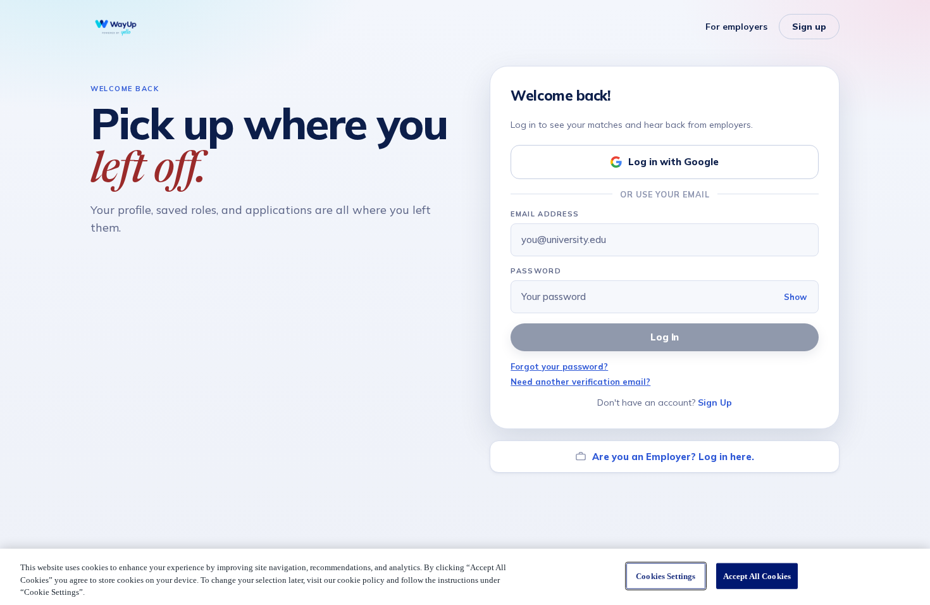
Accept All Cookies (757, 575)
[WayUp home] (115, 26)
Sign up (809, 26)
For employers (736, 26)
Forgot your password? (559, 366)
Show (795, 297)
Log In (664, 337)
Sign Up (715, 402)
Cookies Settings (665, 575)
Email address (545, 213)
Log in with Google (673, 162)
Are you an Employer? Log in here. (673, 457)
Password (536, 270)
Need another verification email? (580, 382)
